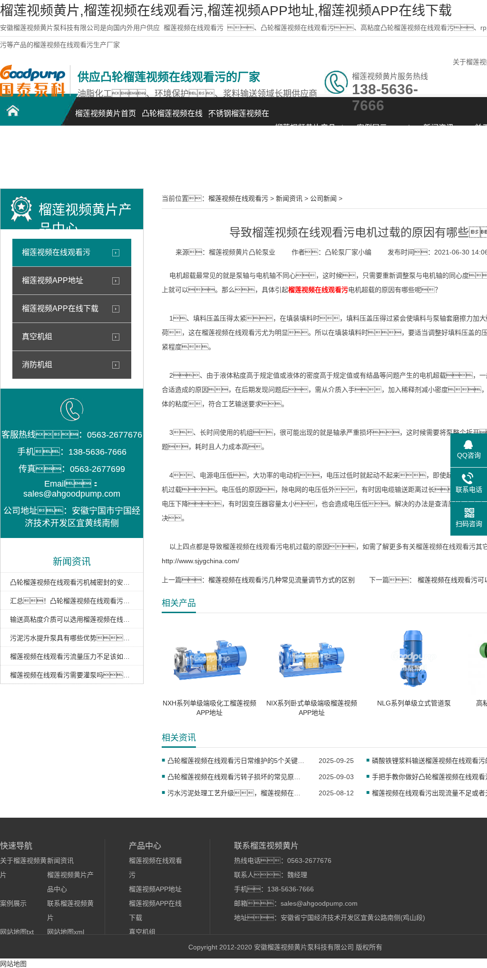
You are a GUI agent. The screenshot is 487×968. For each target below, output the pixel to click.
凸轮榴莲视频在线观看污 (172, 118)
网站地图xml (65, 932)
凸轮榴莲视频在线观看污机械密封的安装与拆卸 (72, 582)
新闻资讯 (438, 128)
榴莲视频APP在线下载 (60, 308)
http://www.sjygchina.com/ (200, 561)
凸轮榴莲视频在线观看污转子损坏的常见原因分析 (237, 777)
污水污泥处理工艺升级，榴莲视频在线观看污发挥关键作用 (237, 793)
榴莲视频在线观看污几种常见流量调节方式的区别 (281, 580)
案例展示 (372, 128)
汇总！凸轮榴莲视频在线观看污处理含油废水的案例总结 (72, 601)
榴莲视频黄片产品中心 (305, 133)
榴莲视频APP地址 (52, 280)
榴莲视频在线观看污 (194, 27)
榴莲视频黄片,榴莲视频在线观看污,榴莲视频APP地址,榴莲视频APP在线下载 (226, 10)
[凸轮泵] (32, 94)
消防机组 (37, 365)
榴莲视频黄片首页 (105, 113)
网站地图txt (17, 932)
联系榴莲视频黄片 (33, 160)
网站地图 (13, 964)
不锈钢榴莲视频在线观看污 (238, 118)
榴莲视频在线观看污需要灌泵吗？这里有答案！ (72, 675)
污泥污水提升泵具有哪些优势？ (72, 638)
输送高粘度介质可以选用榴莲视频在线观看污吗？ (72, 619)
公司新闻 (323, 198)
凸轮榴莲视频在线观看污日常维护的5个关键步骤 (237, 760)
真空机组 (37, 336)
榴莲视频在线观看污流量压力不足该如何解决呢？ (72, 656)
